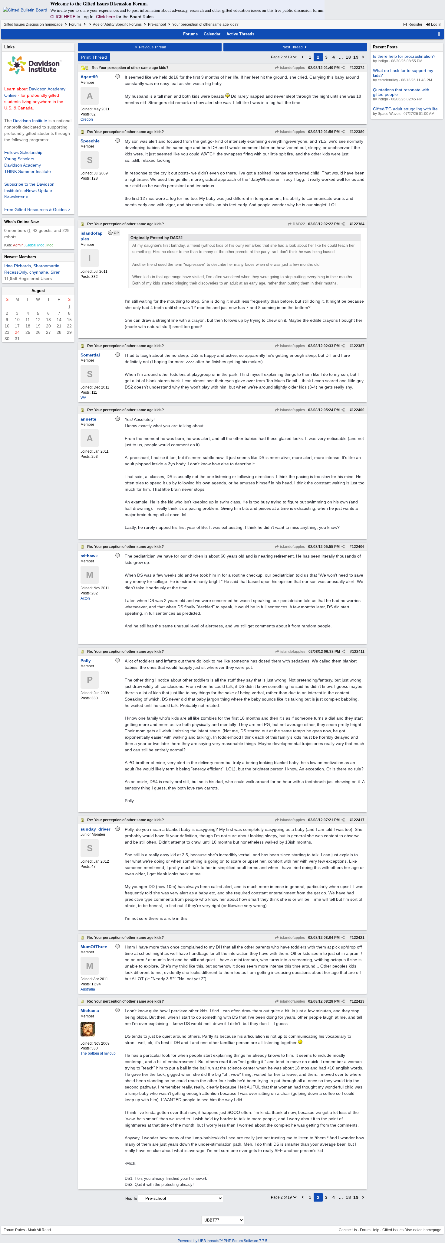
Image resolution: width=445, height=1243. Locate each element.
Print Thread (94, 57)
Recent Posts (385, 47)
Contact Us (348, 1230)
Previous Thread (152, 47)
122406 (358, 547)
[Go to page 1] (302, 57)
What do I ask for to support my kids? (403, 72)
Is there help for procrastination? (404, 56)
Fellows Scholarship (23, 152)
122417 (358, 820)
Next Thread (293, 47)
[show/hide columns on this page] (439, 34)
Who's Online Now (21, 222)
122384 (358, 224)
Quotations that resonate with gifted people (401, 92)
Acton (85, 598)
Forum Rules (14, 1230)
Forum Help (369, 1230)
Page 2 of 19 (282, 57)
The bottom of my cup (98, 1053)
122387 (358, 346)
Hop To (131, 1198)
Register (414, 24)
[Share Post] (343, 68)
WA (83, 397)
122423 (358, 1001)
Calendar (212, 34)
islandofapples (292, 68)
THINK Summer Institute (27, 171)
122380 (358, 132)
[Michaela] (88, 1035)
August (38, 290)
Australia (88, 989)
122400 (358, 410)
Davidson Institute (30, 120)
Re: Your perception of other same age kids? (130, 68)
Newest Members (20, 257)
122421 (358, 938)
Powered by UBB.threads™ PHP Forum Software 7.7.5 (222, 1241)
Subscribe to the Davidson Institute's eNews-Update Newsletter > (29, 190)
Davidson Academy (22, 165)
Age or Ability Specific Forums (117, 24)
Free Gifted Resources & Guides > (37, 209)
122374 (358, 68)
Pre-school (157, 24)
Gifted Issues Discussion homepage (33, 24)
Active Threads (240, 34)
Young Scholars (19, 158)
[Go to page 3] (363, 57)
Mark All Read (39, 1230)
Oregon (87, 119)
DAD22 (298, 224)
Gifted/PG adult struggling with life (405, 108)
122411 (358, 651)
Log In (435, 24)
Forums (75, 24)
